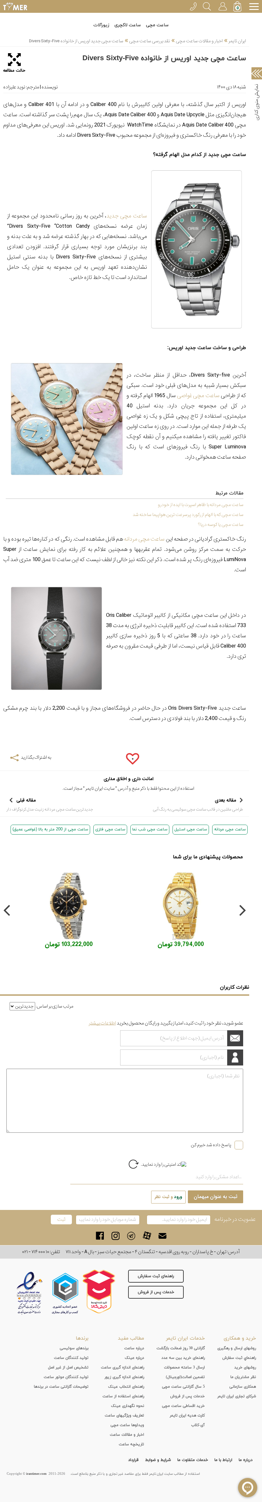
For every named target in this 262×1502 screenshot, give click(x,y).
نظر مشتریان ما (243, 1377)
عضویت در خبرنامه (235, 1219)
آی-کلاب (198, 1425)
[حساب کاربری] (222, 5)
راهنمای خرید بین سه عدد (183, 1357)
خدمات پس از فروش (156, 1292)
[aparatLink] (147, 1235)
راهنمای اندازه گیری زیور (124, 1377)
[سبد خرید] (238, 7)
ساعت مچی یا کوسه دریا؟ (220, 524)
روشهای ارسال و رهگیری (236, 1348)
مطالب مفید (131, 1338)
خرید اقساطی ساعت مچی (183, 1405)
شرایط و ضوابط (158, 1460)
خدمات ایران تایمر (185, 1338)
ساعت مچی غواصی (198, 395)
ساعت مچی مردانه (144, 539)
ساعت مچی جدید (126, 216)
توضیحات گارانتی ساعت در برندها (61, 1386)
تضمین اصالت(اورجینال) (185, 1377)
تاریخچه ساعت (131, 1444)
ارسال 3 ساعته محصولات (184, 1367)
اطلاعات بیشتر (102, 1023)
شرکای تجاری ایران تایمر (236, 1396)
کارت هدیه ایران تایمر (187, 1415)
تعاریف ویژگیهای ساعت (124, 1415)
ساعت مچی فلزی (110, 829)
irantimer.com (36, 1473)
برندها (82, 1338)
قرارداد (133, 1460)
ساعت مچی (157, 25)
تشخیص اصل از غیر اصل (68, 1367)
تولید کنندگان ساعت (71, 1357)
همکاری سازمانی (242, 1386)
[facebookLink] (100, 1235)
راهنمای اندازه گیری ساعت (122, 1367)
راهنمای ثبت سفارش (156, 1276)
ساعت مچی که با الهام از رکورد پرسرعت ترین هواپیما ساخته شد (188, 514)
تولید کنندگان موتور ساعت (66, 1377)
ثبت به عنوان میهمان (215, 1197)
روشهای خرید (245, 1367)
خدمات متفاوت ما (192, 1460)
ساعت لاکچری (127, 25)
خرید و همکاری (240, 1338)
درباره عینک (134, 1357)
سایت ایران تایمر (100, 788)
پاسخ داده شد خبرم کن (211, 1144)
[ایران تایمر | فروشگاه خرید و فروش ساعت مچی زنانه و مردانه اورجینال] (15, 6)
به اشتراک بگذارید (36, 757)
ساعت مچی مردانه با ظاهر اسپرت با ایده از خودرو (200, 504)
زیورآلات (101, 25)
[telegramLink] (131, 1235)
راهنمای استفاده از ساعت (123, 1396)
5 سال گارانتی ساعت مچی (183, 1386)
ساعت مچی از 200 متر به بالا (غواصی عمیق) (50, 829)
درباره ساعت (134, 1348)
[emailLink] (162, 1235)
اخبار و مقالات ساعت (127, 1434)
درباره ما (245, 1460)
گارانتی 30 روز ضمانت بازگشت (181, 1348)
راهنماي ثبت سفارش (239, 1357)
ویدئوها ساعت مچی (127, 1425)
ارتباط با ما (223, 1460)
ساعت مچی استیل (190, 829)
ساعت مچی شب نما (149, 829)
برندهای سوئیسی (74, 1348)
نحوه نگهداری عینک (127, 1405)
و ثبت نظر (168, 1197)
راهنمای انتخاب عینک (126, 1386)
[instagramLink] (115, 1235)
